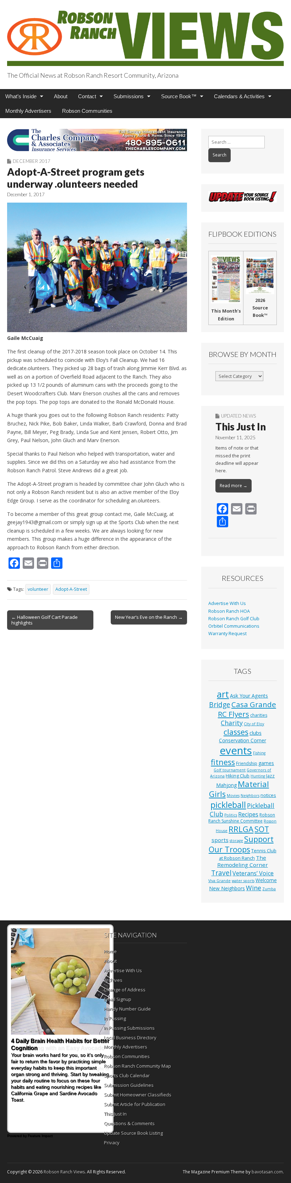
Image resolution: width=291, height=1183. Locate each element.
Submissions (129, 96)
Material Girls (239, 789)
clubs (255, 732)
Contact (87, 96)
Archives (113, 980)
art (223, 694)
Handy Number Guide (127, 1009)
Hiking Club (237, 775)
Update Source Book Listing (133, 1133)
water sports (243, 880)
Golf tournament (230, 769)
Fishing (259, 752)
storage (236, 840)
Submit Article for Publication (134, 1104)
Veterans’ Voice (253, 873)
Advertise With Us (227, 603)
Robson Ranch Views (64, 1172)
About (60, 96)
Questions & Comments (129, 1123)
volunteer (38, 589)
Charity (232, 723)
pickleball (228, 804)
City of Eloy (254, 723)
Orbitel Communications (233, 626)
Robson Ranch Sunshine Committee (241, 818)
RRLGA (241, 829)
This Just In (240, 426)
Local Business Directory (130, 1037)
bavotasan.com (267, 1172)
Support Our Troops (241, 844)
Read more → (233, 486)
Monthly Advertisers (28, 111)
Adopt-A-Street (71, 589)
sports (220, 839)
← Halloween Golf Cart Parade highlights (44, 620)
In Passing (115, 1018)
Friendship (246, 763)
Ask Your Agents (249, 695)
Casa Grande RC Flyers (247, 709)
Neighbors (250, 795)
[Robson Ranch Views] (145, 34)
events (236, 750)
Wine (253, 888)
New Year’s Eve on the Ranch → (149, 617)
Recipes (248, 814)
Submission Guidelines (129, 1085)
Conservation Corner (242, 740)
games (266, 763)
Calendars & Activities (239, 96)
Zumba (269, 888)
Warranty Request (227, 634)
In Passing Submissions (129, 1028)
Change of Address (125, 989)
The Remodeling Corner (242, 861)
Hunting (258, 776)
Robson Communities (87, 111)
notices (268, 795)
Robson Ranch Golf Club (233, 619)
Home (110, 951)
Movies (233, 795)
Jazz (270, 775)
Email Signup (117, 999)
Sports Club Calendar (127, 1075)
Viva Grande (219, 880)
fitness (223, 762)
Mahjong (226, 785)
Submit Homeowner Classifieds (137, 1094)
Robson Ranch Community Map (137, 1066)
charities (258, 715)
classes (236, 732)
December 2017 (31, 161)
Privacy (112, 1142)
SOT (261, 829)
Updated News (238, 416)
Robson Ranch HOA (229, 611)
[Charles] (97, 140)
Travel (221, 872)
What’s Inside (21, 96)
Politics (230, 815)
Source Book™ (179, 96)
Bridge (219, 704)
